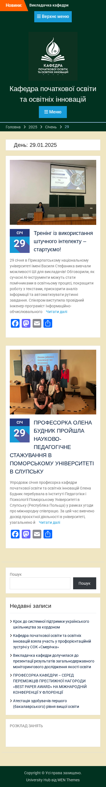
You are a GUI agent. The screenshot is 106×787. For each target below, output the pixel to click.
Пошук (16, 574)
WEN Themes (68, 780)
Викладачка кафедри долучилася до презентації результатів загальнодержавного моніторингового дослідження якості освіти (53, 661)
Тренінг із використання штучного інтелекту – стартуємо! (63, 241)
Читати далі (56, 311)
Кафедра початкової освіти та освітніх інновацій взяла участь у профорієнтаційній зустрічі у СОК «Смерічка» (52, 641)
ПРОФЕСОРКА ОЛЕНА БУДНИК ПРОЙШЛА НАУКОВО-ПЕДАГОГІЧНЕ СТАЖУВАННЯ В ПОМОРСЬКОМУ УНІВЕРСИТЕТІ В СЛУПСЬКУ (52, 447)
